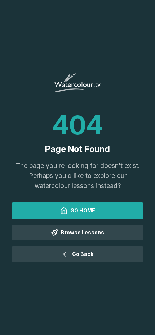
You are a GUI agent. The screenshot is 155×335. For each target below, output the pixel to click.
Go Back (82, 254)
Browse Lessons (82, 232)
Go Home (82, 210)
